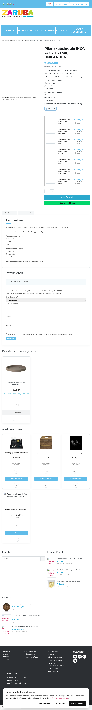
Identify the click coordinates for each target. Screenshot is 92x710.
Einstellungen (61, 703)
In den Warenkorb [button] (16, 479)
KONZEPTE (47, 30)
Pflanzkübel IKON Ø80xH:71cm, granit (64, 141)
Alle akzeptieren (78, 703)
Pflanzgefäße (24, 40)
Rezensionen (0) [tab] (25, 213)
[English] (5, 4)
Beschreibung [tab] (9, 213)
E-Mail (8, 325)
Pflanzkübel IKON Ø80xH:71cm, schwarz (64, 151)
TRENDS (9, 30)
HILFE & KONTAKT (28, 30)
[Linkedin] (84, 657)
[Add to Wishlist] (46, 191)
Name (8, 316)
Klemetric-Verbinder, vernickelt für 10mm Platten (25, 626)
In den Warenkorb (67, 197)
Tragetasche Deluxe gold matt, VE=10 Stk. (68, 581)
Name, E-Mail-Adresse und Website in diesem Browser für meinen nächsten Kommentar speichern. (40, 334)
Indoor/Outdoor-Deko (12, 40)
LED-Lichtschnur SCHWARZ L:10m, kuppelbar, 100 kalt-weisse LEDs (27, 616)
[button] (52, 191)
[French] (8, 4)
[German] (12, 4)
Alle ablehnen (44, 703)
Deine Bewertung (12, 297)
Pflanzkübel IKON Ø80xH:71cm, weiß (64, 121)
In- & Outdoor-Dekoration (16, 97)
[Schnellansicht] (16, 405)
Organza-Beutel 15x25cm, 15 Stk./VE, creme (69, 558)
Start (3, 40)
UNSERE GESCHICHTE (78, 30)
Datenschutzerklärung (60, 698)
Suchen (42, 558)
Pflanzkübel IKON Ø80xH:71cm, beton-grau (64, 131)
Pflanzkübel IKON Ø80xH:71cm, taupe (64, 181)
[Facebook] (75, 657)
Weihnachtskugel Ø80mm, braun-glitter (22, 604)
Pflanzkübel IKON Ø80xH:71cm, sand (64, 161)
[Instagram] (80, 657)
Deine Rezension (12, 303)
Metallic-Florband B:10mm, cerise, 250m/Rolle (69, 570)
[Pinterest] (75, 661)
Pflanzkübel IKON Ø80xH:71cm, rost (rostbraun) (64, 171)
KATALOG (61, 30)
